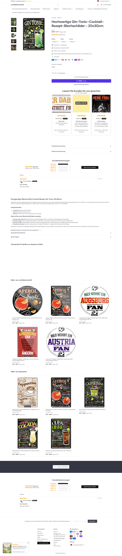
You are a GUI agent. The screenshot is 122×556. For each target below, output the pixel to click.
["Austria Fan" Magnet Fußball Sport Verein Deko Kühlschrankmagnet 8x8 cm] (61, 345)
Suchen (55, 542)
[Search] (58, 4)
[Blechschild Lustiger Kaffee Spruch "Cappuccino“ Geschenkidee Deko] (27, 396)
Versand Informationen (59, 536)
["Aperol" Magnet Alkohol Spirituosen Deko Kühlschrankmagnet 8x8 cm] (27, 304)
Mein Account (57, 546)
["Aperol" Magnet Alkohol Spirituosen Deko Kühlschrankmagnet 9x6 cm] (61, 304)
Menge (53, 67)
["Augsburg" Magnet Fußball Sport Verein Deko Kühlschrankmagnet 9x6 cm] (27, 345)
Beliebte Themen (67, 9)
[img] (61, 116)
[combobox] (43, 4)
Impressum (40, 533)
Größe (53, 39)
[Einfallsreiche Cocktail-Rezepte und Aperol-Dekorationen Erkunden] (61, 396)
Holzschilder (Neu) (35, 9)
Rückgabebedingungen (59, 538)
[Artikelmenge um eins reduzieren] (53, 69)
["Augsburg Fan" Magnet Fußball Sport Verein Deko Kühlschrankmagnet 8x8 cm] (94, 304)
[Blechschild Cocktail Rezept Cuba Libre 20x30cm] (61, 437)
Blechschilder (46, 9)
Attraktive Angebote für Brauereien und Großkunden (25, 12)
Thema (71, 39)
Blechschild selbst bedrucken (20, 9)
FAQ (55, 544)
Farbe (62, 39)
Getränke (59, 17)
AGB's (38, 537)
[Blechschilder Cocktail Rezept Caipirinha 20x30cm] (94, 395)
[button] (55, 34)
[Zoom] (34, 34)
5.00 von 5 (35, 166)
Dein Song (39, 541)
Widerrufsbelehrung (42, 539)
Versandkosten (62, 73)
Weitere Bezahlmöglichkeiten (81, 84)
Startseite (54, 17)
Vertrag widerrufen (44, 543)
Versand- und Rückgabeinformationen (97, 9)
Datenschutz (40, 535)
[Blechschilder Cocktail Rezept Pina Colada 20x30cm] (27, 437)
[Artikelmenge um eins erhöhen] (58, 69)
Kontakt (39, 531)
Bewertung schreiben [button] (90, 167)
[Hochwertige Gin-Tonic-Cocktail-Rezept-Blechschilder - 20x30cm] (19, 261)
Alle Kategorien (80, 9)
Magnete (56, 9)
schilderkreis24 (17, 5)
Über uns (56, 531)
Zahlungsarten (57, 540)
